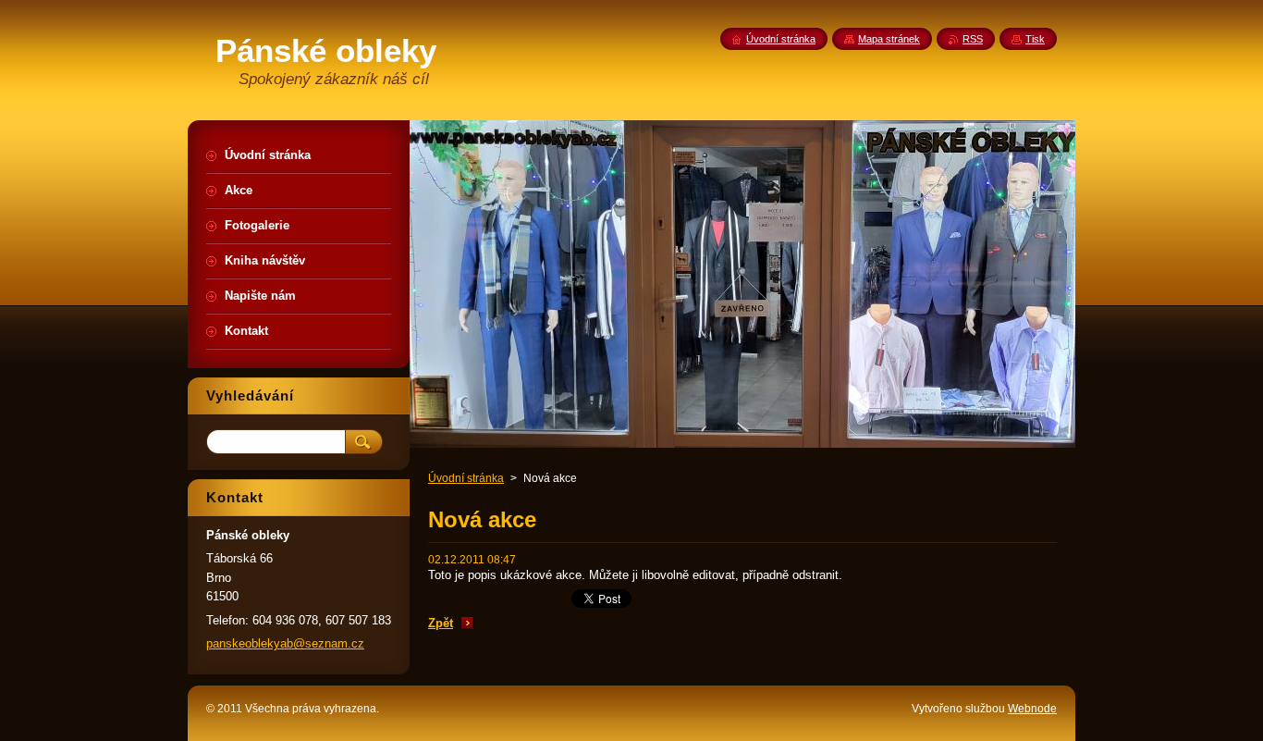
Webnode (1032, 708)
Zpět (440, 623)
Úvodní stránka (466, 478)
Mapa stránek (889, 38)
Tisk (1035, 38)
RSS (973, 38)
